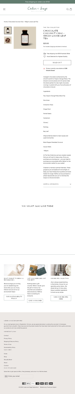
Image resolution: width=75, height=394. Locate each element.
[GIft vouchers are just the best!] (37, 270)
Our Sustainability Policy (14, 297)
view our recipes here (61, 298)
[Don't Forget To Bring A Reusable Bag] (14, 270)
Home (6, 21)
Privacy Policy (8, 338)
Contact (6, 335)
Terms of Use (7, 344)
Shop (5, 356)
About (5, 362)
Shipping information (51, 184)
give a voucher (35, 300)
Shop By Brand (8, 359)
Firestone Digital (51, 387)
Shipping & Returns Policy (11, 341)
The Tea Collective (51, 27)
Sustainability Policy (9, 347)
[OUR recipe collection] (61, 270)
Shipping (52, 46)
